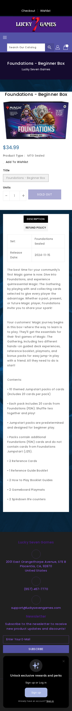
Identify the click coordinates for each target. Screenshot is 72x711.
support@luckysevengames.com (36, 608)
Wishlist (45, 11)
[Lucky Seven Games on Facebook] (17, 5)
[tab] (36, 219)
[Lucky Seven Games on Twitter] (25, 5)
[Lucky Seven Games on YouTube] (55, 5)
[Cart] (66, 47)
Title (6, 170)
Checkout (28, 11)
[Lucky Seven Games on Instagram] (40, 5)
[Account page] (58, 47)
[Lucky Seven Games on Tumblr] (47, 5)
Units (7, 187)
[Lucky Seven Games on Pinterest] (32, 5)
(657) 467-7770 (36, 589)
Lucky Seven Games (36, 69)
